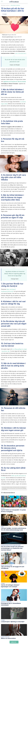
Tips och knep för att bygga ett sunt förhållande (12, 567)
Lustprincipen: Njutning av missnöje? (12, 621)
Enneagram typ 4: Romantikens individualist (11, 604)
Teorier (3, 583)
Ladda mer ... (14, 642)
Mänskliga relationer (5, 5)
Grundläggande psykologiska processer (11, 545)
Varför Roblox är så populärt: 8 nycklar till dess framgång (13, 510)
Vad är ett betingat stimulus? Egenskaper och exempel (10, 585)
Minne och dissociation (8, 638)
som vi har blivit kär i (20, 53)
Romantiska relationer (15, 5)
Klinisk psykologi (5, 636)
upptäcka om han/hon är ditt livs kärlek (14, 81)
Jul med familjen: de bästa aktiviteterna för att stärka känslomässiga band (13, 529)
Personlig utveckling (6, 601)
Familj (2, 526)
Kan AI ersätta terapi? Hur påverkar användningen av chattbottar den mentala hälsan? (12, 548)
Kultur (2, 508)
